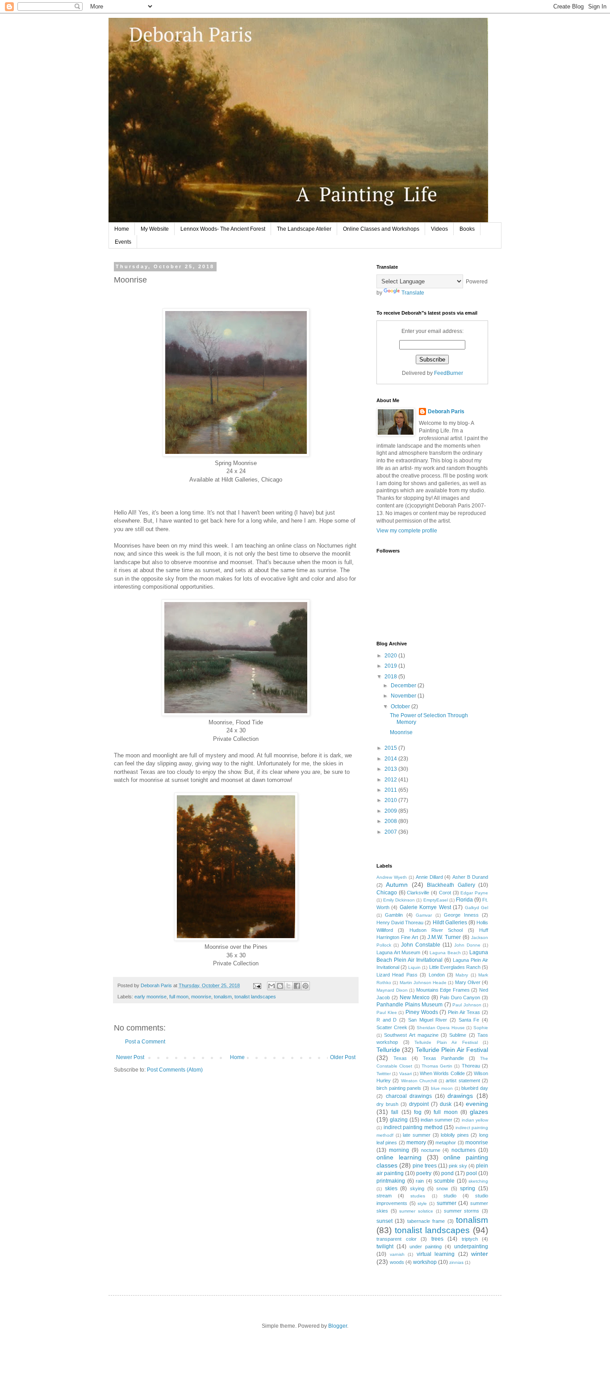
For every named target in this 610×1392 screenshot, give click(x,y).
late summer (416, 1135)
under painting (425, 1246)
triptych (470, 1239)
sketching (478, 1181)
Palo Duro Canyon (460, 997)
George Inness (461, 915)
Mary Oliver (467, 982)
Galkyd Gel (476, 907)
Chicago (386, 892)
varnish (397, 1254)
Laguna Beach (445, 952)
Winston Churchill (419, 1080)
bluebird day (474, 1088)
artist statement (463, 1080)
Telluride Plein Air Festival (452, 1049)
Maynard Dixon (392, 990)
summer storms (462, 1210)
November (404, 696)
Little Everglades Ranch (454, 967)
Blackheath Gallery (451, 885)
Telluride (388, 1049)
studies (417, 1195)
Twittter (383, 1073)
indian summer (436, 1119)
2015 (391, 748)
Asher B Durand (470, 877)
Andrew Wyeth (391, 877)
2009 (391, 811)
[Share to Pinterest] (305, 985)
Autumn (397, 884)
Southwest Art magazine (411, 1035)
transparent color (396, 1239)
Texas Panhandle (443, 1058)
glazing (399, 1120)
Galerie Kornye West (425, 907)
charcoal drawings (409, 1096)
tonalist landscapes (255, 996)
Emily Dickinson (399, 900)
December (404, 685)
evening (477, 1103)
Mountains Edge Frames (443, 990)
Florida (464, 900)
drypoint (419, 1104)
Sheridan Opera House (441, 1027)
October (401, 706)
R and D (386, 1019)
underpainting (471, 1246)
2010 (391, 800)
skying (417, 1188)
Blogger (337, 1326)
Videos (439, 229)
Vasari (405, 1073)
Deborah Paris (446, 411)
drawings (460, 1095)
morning (399, 1150)
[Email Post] (257, 985)
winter (479, 1253)
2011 (391, 790)
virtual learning (436, 1254)
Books (467, 229)
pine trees (425, 1166)
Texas (400, 1058)
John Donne (467, 945)
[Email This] (271, 985)
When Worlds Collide (442, 1073)
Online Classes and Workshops (381, 229)
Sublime (457, 1035)
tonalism (223, 996)
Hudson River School (436, 930)
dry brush (387, 1104)
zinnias (456, 1262)
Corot (445, 892)
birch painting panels (398, 1088)
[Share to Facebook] (296, 985)
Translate (412, 293)
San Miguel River (427, 1019)
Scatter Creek (391, 1027)
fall (394, 1112)
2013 (391, 769)
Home (121, 229)
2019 (391, 666)
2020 (391, 655)
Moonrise (401, 732)
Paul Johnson (466, 1004)
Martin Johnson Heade (423, 982)
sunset (384, 1221)
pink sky (458, 1165)
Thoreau (471, 1065)
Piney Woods (421, 1012)
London (437, 974)
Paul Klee (386, 1012)
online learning (399, 1157)
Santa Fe (469, 1019)
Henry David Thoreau (399, 922)
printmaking (390, 1181)
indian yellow (475, 1120)
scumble (444, 1181)
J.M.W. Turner (444, 937)
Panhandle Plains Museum (409, 1004)
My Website (155, 229)
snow (442, 1188)
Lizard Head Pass (397, 974)
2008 (391, 821)
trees (437, 1239)
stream (384, 1195)
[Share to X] (288, 985)
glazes (479, 1111)
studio (449, 1195)
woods (397, 1262)
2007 (391, 832)
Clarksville (418, 892)
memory (416, 1142)
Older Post (342, 1057)
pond (447, 1173)
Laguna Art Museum (398, 952)
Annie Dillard (429, 877)
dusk (445, 1104)
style (422, 1203)
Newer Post (130, 1057)
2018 (391, 676)
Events (123, 242)
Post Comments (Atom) (175, 1070)
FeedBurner (448, 373)
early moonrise (150, 996)
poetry (423, 1173)
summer (446, 1203)
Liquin (414, 967)
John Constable (420, 945)
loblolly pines (455, 1135)
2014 (391, 759)
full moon (178, 996)
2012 (391, 780)
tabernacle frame (426, 1221)
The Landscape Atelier (304, 229)
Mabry (461, 974)
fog (418, 1112)
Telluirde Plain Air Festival (446, 1042)
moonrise (201, 996)
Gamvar (424, 915)
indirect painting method (413, 1127)
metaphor (445, 1142)
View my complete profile (406, 531)
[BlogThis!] (280, 985)
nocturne (430, 1150)
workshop (425, 1262)
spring (467, 1188)
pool (471, 1173)
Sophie (480, 1027)
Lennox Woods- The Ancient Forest (222, 229)
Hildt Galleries (450, 922)
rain (420, 1181)
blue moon (442, 1088)
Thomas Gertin (437, 1066)
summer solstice (416, 1211)
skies (391, 1188)
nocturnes (463, 1150)
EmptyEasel (435, 900)
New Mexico (415, 997)
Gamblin (394, 915)
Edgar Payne (474, 892)
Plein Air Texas (464, 1012)
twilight (384, 1246)
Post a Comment (145, 1042)
